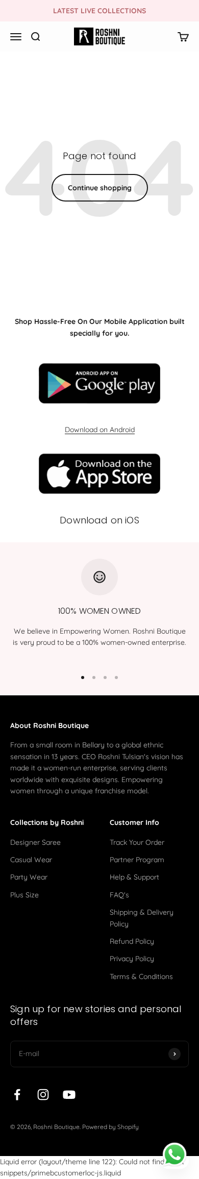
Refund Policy (132, 941)
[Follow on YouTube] (69, 1094)
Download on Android (100, 429)
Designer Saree (35, 842)
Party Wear (28, 877)
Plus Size (24, 894)
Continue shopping (100, 187)
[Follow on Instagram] (43, 1094)
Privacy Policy (132, 958)
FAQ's (119, 894)
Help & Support (134, 877)
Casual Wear (31, 859)
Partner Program (137, 859)
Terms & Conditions (141, 976)
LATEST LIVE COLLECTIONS (99, 10)
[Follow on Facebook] (17, 1094)
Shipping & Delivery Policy (141, 918)
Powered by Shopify (110, 1127)
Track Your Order (137, 842)
